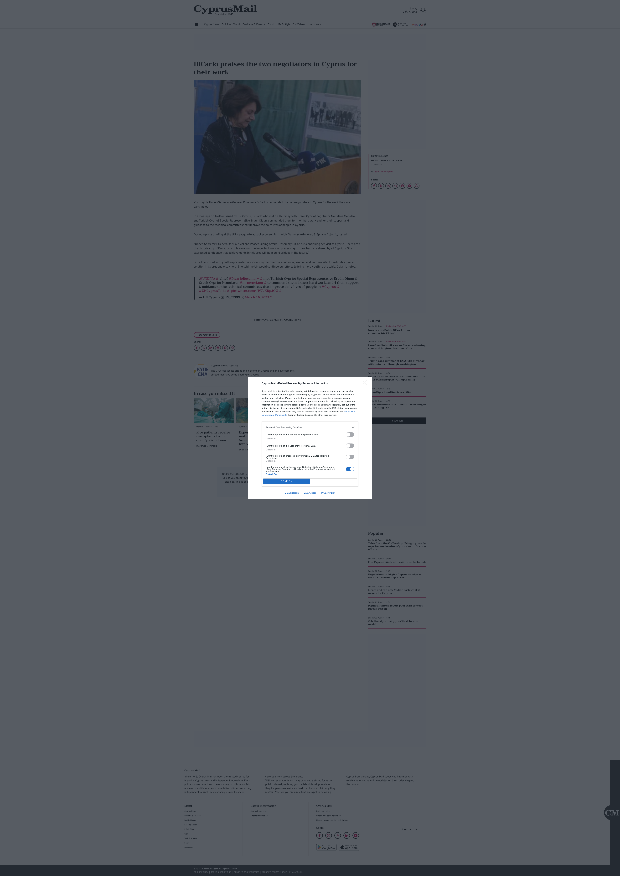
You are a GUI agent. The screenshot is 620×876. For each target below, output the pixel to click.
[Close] (366, 383)
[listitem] (310, 427)
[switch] (350, 434)
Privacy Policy (328, 492)
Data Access (310, 492)
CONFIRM (287, 481)
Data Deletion (292, 492)
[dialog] (310, 438)
